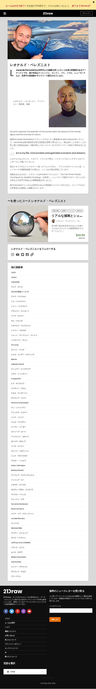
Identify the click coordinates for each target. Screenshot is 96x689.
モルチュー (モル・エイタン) (22, 489)
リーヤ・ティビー (17, 446)
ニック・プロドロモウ (19, 456)
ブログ (7, 618)
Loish (13, 272)
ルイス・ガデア (17, 552)
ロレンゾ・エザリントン (20, 451)
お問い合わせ (10, 635)
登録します (55, 619)
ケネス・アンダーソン (19, 393)
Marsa (14, 359)
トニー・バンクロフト (19, 306)
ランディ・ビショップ (19, 533)
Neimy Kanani (17, 470)
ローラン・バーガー (18, 427)
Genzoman (16, 562)
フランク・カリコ (17, 547)
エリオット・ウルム (18, 388)
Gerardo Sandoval (19, 504)
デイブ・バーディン (18, 538)
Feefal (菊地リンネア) (20, 292)
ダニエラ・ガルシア (18, 441)
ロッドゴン (15, 523)
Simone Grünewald (19, 403)
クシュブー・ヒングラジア (21, 369)
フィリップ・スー (17, 480)
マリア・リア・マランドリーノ (22, 513)
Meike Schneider (18, 557)
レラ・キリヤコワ (17, 383)
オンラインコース (11, 648)
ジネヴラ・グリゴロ (18, 485)
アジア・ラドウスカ (18, 296)
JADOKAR (15, 282)
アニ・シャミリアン (18, 407)
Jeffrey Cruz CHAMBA (20, 542)
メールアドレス (55, 606)
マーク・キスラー (17, 316)
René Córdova (17, 509)
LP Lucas (14, 345)
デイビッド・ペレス (18, 398)
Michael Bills (16, 528)
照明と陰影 (56, 211)
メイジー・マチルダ (18, 330)
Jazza (13, 277)
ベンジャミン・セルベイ (20, 436)
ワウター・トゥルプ (18, 460)
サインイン (86, 13)
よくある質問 (10, 623)
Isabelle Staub (17, 364)
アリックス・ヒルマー (19, 412)
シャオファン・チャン (19, 340)
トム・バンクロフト (18, 301)
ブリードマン (16, 576)
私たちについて (10, 640)
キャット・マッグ (17, 349)
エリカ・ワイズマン (18, 422)
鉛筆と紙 (79, 211)
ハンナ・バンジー (17, 417)
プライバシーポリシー (13, 644)
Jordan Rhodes (18, 518)
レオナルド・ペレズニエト (65, 221)
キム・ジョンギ (17, 321)
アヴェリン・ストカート (20, 311)
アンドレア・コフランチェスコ (22, 475)
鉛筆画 (64, 211)
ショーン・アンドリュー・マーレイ (24, 335)
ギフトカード (12, 656)
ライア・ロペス (17, 287)
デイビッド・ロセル (18, 571)
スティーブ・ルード (18, 431)
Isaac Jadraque (18, 465)
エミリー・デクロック (19, 567)
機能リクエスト (10, 631)
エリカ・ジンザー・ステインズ (22, 354)
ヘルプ (7, 627)
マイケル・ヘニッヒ (18, 494)
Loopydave (16, 378)
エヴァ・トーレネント (19, 374)
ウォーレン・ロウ (17, 499)
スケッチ (71, 211)
